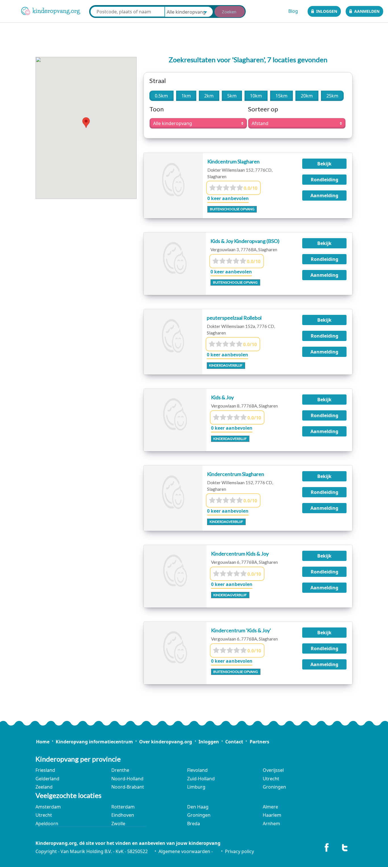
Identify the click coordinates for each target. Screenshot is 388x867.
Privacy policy (239, 851)
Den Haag (197, 807)
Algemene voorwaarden (184, 851)
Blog (293, 11)
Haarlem (272, 815)
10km (256, 96)
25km (332, 96)
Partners (259, 742)
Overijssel (273, 770)
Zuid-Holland (201, 778)
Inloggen (326, 11)
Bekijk (324, 164)
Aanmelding (324, 195)
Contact (234, 742)
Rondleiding (324, 179)
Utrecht (271, 778)
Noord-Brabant (127, 787)
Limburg (196, 787)
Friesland (45, 770)
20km (307, 96)
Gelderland (47, 778)
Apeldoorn (47, 823)
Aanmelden (366, 11)
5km (232, 96)
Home (42, 742)
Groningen (274, 787)
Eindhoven (122, 815)
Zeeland (44, 787)
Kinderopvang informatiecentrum (94, 742)
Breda (193, 823)
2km (209, 96)
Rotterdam (123, 807)
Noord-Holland (127, 778)
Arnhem (271, 823)
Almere (270, 807)
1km (186, 96)
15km (281, 96)
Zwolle (118, 823)
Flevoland (197, 770)
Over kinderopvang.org (165, 742)
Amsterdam (48, 807)
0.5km (161, 96)
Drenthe (120, 770)
